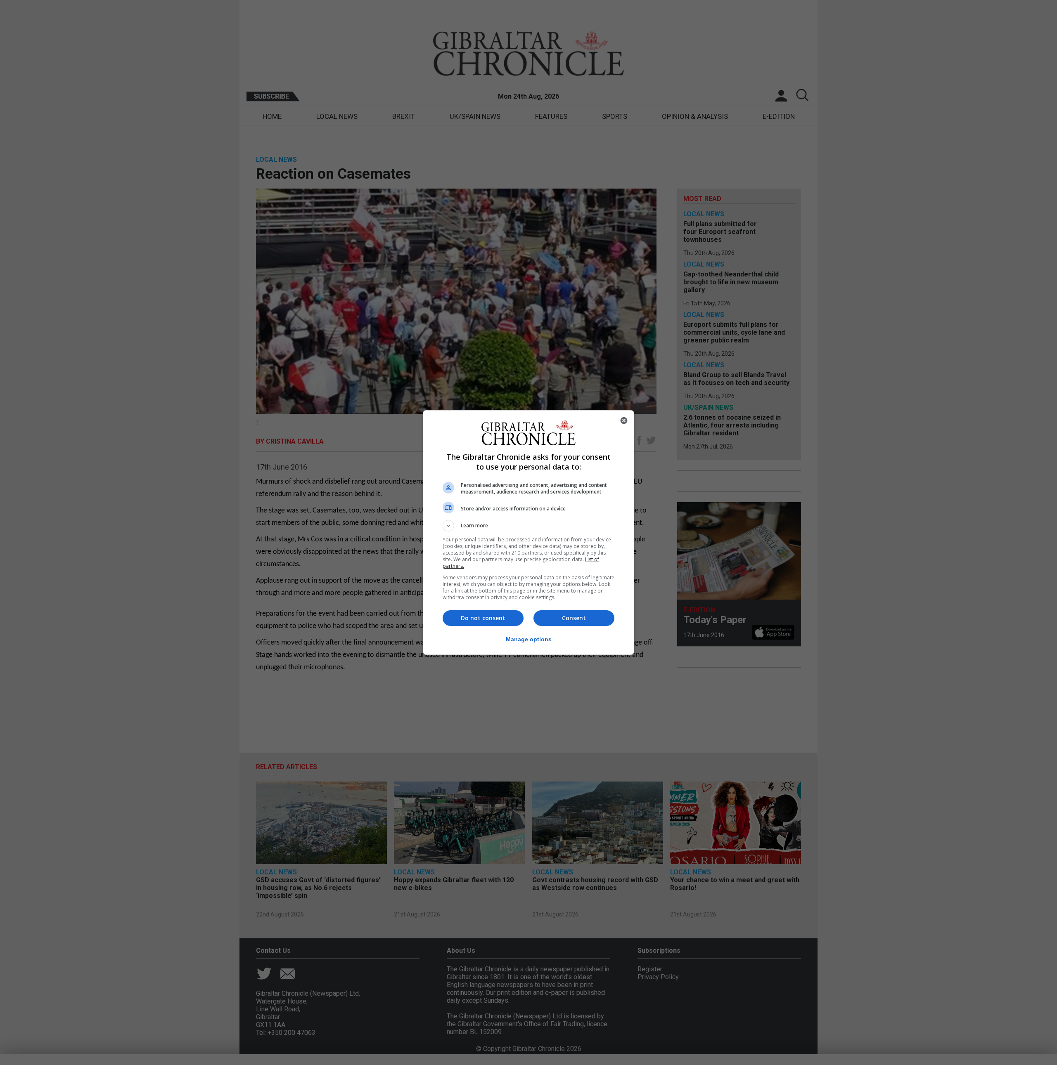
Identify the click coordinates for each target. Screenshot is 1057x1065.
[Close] (624, 420)
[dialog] (528, 532)
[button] (528, 525)
